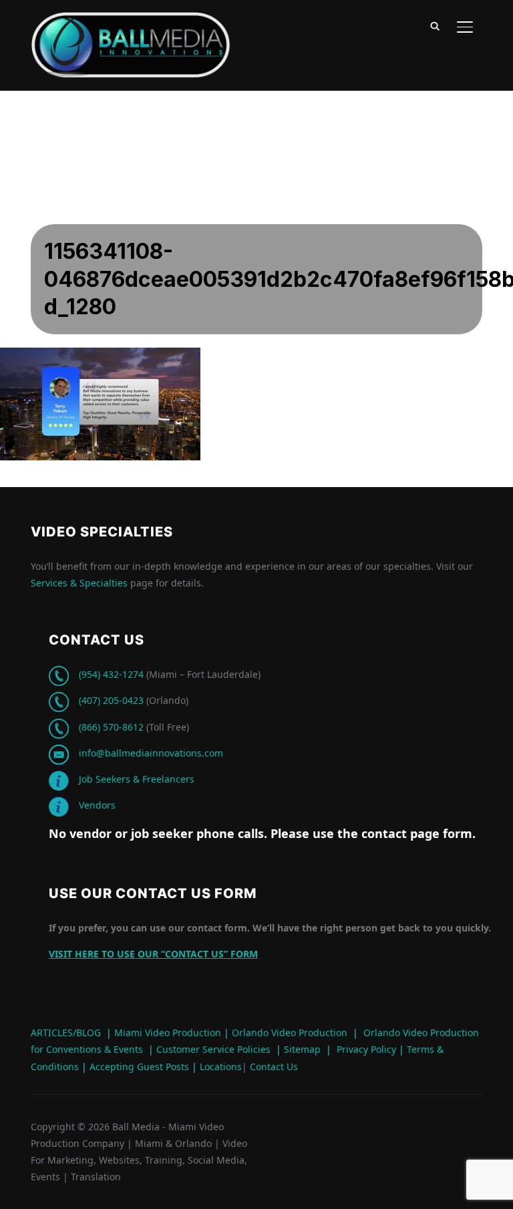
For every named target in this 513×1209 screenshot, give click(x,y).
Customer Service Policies (213, 1049)
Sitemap (302, 1049)
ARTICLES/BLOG (66, 1032)
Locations (219, 1066)
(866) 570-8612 (111, 727)
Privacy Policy (366, 1049)
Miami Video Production (167, 1032)
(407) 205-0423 (111, 700)
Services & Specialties (79, 582)
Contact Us (272, 1066)
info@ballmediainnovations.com (151, 753)
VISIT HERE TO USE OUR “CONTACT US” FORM (153, 953)
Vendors (97, 805)
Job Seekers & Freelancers (136, 779)
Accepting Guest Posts (138, 1066)
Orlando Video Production (289, 1032)
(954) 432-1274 (111, 674)
